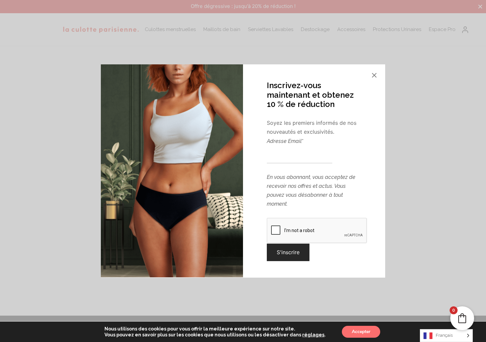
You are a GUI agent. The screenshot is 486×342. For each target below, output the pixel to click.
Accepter (361, 331)
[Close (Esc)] (374, 75)
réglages (313, 334)
